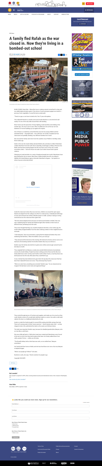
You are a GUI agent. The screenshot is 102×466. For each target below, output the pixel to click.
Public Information (42, 452)
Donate (90, 3)
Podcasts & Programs (38, 14)
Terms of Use (41, 446)
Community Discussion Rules (44, 449)
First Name (14, 410)
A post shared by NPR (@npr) (33, 205)
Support (56, 14)
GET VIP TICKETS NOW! (82, 74)
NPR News (11, 33)
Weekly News (16, 425)
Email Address (15, 404)
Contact (76, 446)
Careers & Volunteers (79, 449)
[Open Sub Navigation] (12, 14)
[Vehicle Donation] (82, 108)
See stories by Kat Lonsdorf (17, 379)
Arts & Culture (24, 14)
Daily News (15, 424)
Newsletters (65, 14)
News (9, 14)
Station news (15, 432)
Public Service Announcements (63, 446)
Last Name (14, 416)
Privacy (57, 449)
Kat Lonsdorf (17, 54)
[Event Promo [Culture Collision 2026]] (82, 42)
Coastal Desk (16, 427)
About (49, 14)
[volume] (14, 10)
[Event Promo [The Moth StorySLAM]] (82, 88)
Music (15, 14)
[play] (10, 10)
